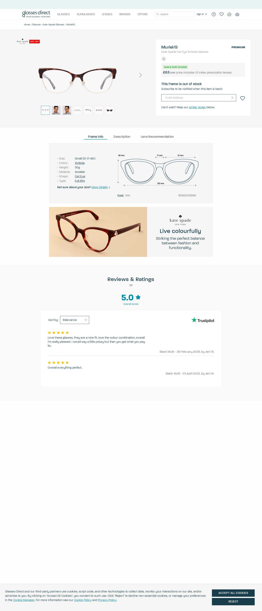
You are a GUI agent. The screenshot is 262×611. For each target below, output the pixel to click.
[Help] (214, 14)
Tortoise (192, 52)
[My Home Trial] (229, 14)
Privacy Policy (107, 600)
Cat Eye (182, 52)
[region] (202, 14)
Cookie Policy (83, 600)
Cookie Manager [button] (23, 600)
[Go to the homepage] (36, 14)
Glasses (203, 52)
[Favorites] (221, 14)
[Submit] (157, 14)
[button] (140, 75)
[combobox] (175, 14)
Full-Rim (80, 180)
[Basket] (237, 14)
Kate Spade (168, 52)
